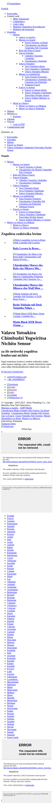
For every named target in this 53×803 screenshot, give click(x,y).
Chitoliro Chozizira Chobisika (34, 57)
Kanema (17, 116)
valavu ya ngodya (27, 37)
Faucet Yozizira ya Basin (36, 42)
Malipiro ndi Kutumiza (23, 29)
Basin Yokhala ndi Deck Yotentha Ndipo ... (27, 306)
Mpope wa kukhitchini (29, 74)
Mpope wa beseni (27, 40)
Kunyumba (12, 13)
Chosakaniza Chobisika (36, 61)
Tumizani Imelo (8, 423)
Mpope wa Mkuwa (31, 418)
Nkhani (10, 111)
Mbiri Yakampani (21, 19)
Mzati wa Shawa (21, 103)
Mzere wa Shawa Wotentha (31, 108)
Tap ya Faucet (7, 416)
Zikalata (11, 119)
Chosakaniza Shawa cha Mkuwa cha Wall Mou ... (28, 286)
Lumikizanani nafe (15, 127)
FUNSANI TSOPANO (12, 372)
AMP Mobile (26, 408)
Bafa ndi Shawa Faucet (29, 50)
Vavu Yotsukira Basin (35, 66)
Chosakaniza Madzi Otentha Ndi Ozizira (30, 413)
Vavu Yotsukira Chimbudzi (37, 69)
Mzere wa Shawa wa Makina (32, 106)
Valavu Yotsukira (27, 63)
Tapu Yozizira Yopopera (36, 77)
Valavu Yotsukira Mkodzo (37, 71)
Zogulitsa (11, 32)
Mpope (16, 34)
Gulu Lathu (18, 24)
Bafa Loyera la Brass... (27, 248)
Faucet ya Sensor (27, 87)
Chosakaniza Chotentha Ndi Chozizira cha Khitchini (38, 80)
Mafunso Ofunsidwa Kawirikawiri (29, 27)
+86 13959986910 (16, 379)
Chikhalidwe (19, 21)
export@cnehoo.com (16, 377)
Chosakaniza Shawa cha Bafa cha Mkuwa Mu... (28, 267)
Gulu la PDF (19, 124)
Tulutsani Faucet (32, 85)
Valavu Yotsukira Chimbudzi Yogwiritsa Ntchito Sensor (38, 94)
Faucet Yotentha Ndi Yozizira (29, 416)
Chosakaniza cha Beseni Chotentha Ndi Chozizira (36, 46)
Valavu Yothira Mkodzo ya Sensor (35, 220)
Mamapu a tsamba (9, 408)
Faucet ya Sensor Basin (36, 90)
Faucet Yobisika (26, 53)
